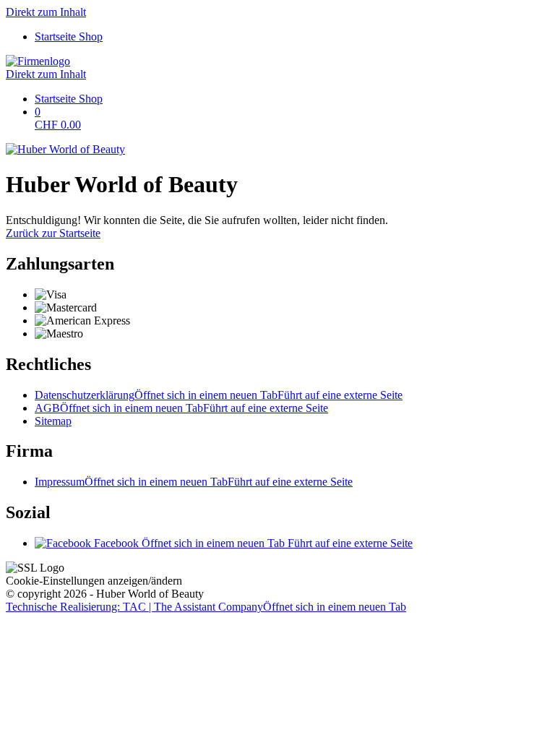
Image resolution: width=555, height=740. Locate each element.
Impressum (194, 482)
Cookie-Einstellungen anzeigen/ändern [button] (94, 581)
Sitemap (53, 421)
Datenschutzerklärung (219, 395)
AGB (181, 408)
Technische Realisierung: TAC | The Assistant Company (206, 607)
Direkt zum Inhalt (46, 12)
